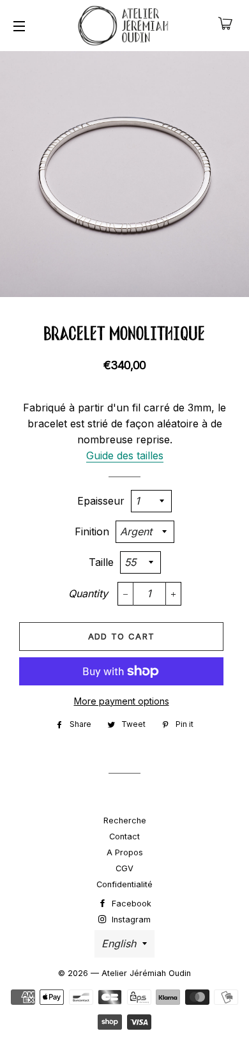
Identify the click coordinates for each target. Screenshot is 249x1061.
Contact (124, 836)
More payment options (121, 701)
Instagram (130, 919)
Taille (101, 562)
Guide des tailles (124, 455)
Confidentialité (124, 884)
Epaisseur (100, 500)
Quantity (88, 593)
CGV (124, 868)
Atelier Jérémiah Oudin (146, 973)
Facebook (130, 903)
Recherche (124, 820)
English (119, 943)
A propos (125, 852)
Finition (92, 531)
